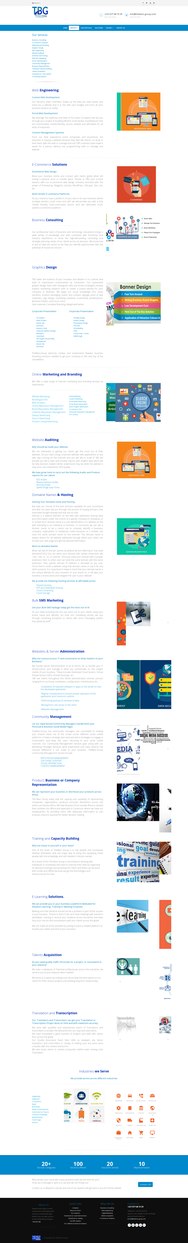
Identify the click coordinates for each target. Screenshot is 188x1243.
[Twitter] (146, 2)
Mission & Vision (75, 1210)
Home (65, 28)
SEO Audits (41, 479)
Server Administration (39, 61)
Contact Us (120, 28)
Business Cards (41, 328)
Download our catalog (75, 1218)
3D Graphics (40, 318)
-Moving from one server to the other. (59, 704)
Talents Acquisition (38, 71)
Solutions (99, 28)
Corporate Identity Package (46, 331)
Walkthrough (77, 336)
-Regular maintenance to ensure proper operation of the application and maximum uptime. (68, 695)
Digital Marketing (107, 1213)
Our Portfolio (86, 28)
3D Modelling (78, 328)
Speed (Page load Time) (47, 487)
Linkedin (140, 1225)
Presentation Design (80, 323)
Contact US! (145, 1184)
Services (73, 28)
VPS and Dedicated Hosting (49, 587)
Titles (75, 331)
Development (41, 341)
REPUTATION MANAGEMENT (55, 758)
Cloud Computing (44, 590)
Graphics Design (37, 48)
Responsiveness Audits (47, 482)
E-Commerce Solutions (40, 43)
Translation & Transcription (41, 74)
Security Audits (43, 484)
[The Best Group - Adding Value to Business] (40, 12)
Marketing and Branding (40, 45)
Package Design (79, 318)
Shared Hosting (43, 585)
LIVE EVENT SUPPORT (51, 760)
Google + (144, 1225)
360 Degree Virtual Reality (45, 339)
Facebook (129, 1225)
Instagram (136, 1225)
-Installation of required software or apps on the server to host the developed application (71, 688)
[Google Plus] (154, 2)
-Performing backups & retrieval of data (60, 700)
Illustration (40, 333)
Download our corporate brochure (75, 1216)
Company (75, 1208)
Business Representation (41, 66)
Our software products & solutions (75, 1224)
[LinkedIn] (150, 2)
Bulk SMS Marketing (39, 58)
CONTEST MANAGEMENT (53, 765)
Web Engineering (38, 50)
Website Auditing (38, 53)
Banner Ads (40, 323)
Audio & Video (41, 320)
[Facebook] (143, 2)
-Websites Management (52, 709)
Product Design (78, 320)
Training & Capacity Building (42, 69)
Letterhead (40, 336)
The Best (109, 28)
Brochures (40, 326)
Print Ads (76, 326)
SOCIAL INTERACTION (51, 763)
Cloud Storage (43, 593)
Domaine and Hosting (39, 56)
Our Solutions (75, 1213)
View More (36, 1222)
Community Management (41, 63)
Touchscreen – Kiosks (81, 333)
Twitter (133, 1225)
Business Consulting (39, 40)
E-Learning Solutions (39, 76)
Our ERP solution (75, 1221)
